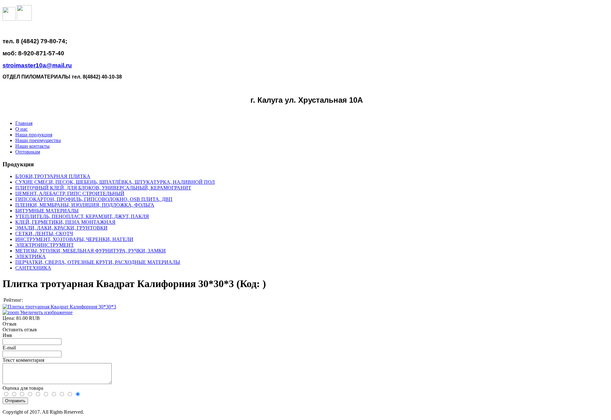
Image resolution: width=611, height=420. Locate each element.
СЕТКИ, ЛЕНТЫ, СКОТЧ (44, 233)
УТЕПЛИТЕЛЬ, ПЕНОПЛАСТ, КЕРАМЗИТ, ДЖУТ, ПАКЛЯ (82, 216)
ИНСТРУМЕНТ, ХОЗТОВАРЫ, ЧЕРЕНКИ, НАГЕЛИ (74, 239)
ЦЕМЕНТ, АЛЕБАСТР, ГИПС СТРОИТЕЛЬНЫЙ (69, 193)
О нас (21, 129)
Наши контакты (32, 146)
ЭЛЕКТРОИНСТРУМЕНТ (44, 245)
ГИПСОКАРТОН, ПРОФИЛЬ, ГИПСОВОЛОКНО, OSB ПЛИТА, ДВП (93, 199)
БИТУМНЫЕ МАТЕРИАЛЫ (47, 210)
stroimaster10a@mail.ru (37, 65)
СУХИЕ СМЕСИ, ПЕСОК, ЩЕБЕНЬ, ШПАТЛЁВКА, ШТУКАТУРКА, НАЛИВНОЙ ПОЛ (115, 182)
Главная (23, 123)
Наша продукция (33, 134)
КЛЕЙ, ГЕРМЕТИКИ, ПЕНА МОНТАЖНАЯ (65, 222)
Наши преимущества (38, 140)
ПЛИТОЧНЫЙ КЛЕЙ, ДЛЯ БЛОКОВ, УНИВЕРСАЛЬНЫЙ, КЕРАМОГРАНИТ (103, 187)
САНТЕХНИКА (33, 268)
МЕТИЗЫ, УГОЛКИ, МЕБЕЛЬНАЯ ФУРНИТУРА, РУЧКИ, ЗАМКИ (90, 250)
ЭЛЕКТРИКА (30, 256)
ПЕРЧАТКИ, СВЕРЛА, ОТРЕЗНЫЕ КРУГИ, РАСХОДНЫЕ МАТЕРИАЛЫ (97, 262)
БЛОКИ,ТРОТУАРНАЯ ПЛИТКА (52, 176)
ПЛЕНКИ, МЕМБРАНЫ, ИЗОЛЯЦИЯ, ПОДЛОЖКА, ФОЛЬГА (84, 205)
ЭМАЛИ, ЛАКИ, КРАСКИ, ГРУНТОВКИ (61, 228)
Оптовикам (27, 152)
